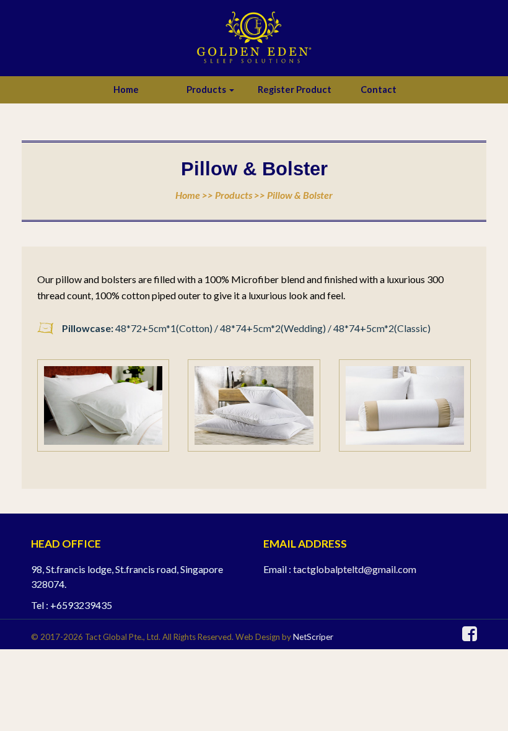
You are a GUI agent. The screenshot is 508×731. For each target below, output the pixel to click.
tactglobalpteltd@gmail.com (354, 569)
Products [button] (207, 89)
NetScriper (313, 637)
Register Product (294, 89)
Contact (378, 89)
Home (126, 89)
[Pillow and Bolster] (103, 405)
